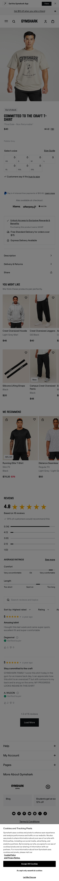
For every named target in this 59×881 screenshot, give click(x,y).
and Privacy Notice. (12, 858)
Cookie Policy (10, 855)
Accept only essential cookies (29, 870)
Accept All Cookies (29, 864)
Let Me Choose (29, 877)
